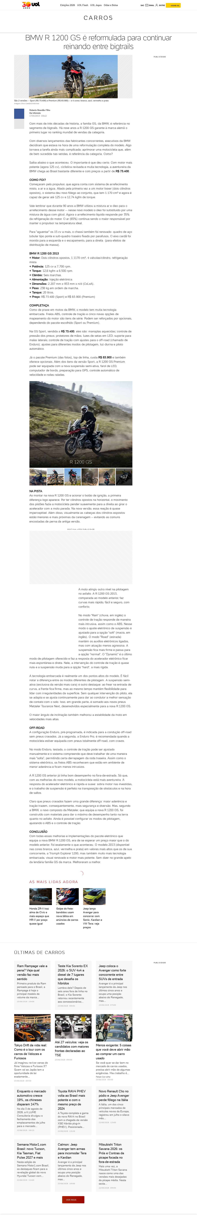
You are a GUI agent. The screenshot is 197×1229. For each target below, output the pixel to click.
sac (142, 5)
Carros (98, 17)
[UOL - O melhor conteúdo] (31, 5)
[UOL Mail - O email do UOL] (149, 5)
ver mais (71, 1200)
